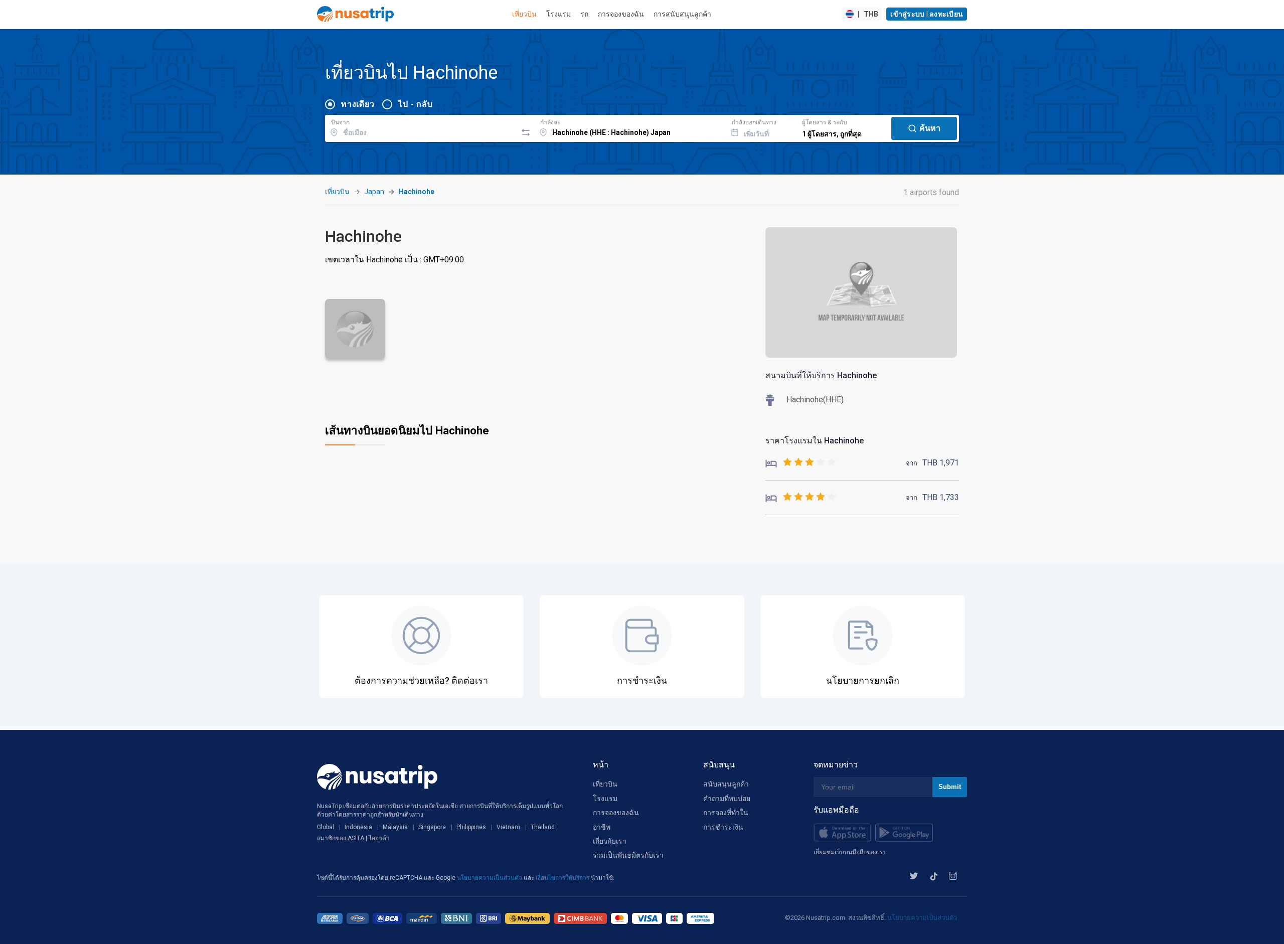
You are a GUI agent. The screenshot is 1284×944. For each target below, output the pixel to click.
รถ (584, 14)
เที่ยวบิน (524, 14)
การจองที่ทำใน (725, 813)
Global (325, 827)
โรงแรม (558, 14)
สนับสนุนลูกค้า (726, 784)
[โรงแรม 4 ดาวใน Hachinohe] (800, 497)
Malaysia (395, 827)
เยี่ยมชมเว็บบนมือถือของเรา (850, 852)
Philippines (471, 827)
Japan (374, 192)
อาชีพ (601, 827)
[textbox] (421, 127)
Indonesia (358, 827)
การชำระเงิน (723, 827)
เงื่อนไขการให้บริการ (563, 877)
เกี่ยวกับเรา (609, 841)
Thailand (543, 827)
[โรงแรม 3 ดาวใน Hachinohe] (800, 462)
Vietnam (508, 827)
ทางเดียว (357, 104)
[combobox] (421, 127)
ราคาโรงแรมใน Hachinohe (814, 440)
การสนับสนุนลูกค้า (682, 14)
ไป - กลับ (415, 104)
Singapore (432, 827)
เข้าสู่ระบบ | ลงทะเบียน (926, 14)
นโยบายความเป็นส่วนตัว (490, 877)
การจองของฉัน (621, 14)
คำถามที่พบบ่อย (726, 799)
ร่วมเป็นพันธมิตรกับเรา (628, 855)
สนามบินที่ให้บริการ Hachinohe (821, 375)
